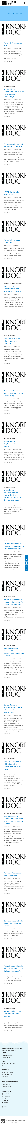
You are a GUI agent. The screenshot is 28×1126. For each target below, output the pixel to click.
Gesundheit (6, 283)
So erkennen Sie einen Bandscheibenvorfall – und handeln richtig (13, 393)
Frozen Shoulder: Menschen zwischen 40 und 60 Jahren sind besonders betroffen (14, 968)
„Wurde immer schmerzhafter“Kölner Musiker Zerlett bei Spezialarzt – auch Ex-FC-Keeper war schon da (13, 495)
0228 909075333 (11, 1063)
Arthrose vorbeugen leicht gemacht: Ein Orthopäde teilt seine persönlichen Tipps (14, 546)
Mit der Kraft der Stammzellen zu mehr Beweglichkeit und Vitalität (13, 288)
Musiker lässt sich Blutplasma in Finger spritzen (11, 443)
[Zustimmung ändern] (3, 1121)
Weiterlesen (8, 61)
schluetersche (8, 48)
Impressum (22, 1120)
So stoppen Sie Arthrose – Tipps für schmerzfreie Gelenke (13, 1013)
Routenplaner (6, 1057)
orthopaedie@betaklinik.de (13, 1065)
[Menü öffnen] (24, 2)
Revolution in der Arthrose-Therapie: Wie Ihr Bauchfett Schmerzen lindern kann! (13, 602)
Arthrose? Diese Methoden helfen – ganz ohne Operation (13, 341)
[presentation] (14, 29)
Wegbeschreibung (7, 1055)
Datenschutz (14, 1122)
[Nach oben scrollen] (24, 114)
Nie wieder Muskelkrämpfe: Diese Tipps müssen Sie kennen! (13, 923)
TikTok (5, 1107)
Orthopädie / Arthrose (9, 86)
